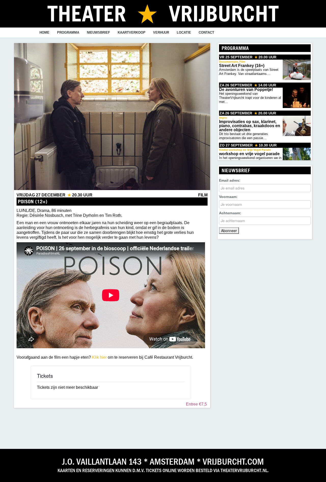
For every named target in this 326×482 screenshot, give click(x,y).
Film (203, 195)
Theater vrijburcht (163, 13)
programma (68, 32)
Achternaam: (230, 213)
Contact (206, 32)
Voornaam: (228, 197)
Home (44, 32)
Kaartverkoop (131, 32)
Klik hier (99, 357)
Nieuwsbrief (98, 32)
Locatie (184, 32)
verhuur (161, 32)
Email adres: (229, 180)
